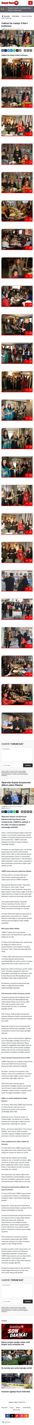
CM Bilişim (8, 1422)
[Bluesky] (8, 50)
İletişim (18, 1407)
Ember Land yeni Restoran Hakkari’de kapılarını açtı (20, 9)
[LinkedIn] (11, 50)
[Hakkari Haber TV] (10, 3)
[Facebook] (2, 50)
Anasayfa (7, 16)
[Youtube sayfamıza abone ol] (17, 1416)
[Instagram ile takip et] (21, 1416)
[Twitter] (5, 50)
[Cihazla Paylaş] (17, 50)
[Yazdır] (20, 50)
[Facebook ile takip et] (7, 1416)
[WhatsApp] (14, 50)
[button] (25, 50)
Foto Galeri (15, 16)
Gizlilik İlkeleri (27, 1407)
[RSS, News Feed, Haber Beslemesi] (26, 1416)
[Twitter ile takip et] (12, 1416)
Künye (12, 1407)
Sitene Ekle (16, 1410)
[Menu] (30, 3)
